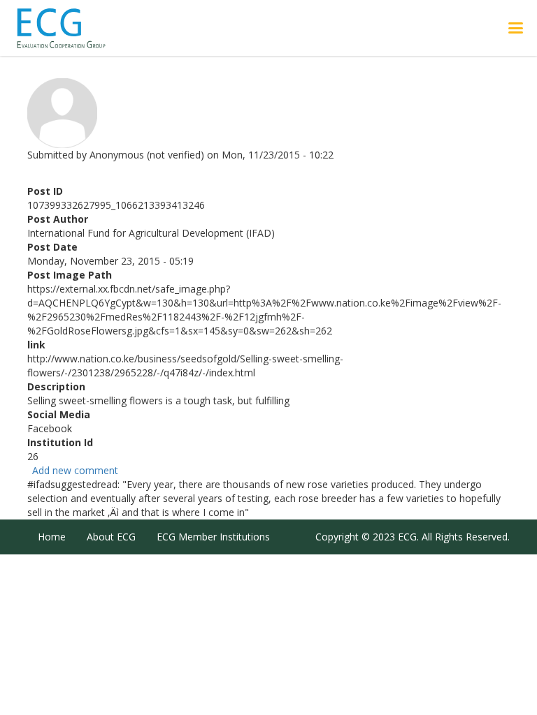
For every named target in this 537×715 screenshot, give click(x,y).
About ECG (111, 536)
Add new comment (75, 470)
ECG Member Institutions (213, 536)
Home (52, 536)
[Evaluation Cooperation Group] (76, 28)
